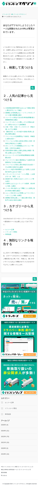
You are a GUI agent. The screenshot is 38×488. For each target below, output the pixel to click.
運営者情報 (4, 472)
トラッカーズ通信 (11, 232)
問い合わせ (4, 475)
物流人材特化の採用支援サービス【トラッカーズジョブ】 (16, 469)
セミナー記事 (9, 229)
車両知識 (8, 234)
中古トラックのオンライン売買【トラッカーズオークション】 (17, 466)
